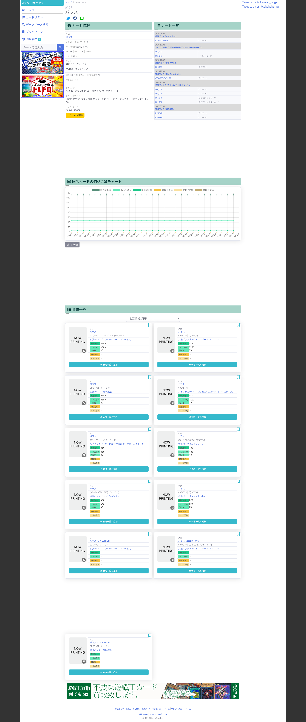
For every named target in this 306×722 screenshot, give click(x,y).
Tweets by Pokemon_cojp (259, 2)
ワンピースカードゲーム (181, 708)
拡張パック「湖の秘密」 (165, 109)
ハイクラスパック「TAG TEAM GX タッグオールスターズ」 (178, 47)
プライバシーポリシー (158, 714)
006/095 (158, 67)
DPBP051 (159, 113)
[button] (42, 9)
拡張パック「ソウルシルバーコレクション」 (173, 85)
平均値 (74, 244)
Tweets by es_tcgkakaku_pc (260, 6)
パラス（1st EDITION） (101, 540)
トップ (68, 2)
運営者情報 (143, 714)
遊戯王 (128, 708)
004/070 (158, 89)
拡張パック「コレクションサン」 (168, 74)
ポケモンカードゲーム (161, 708)
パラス (69, 36)
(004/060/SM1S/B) (163, 78)
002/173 (158, 51)
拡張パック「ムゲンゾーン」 (166, 36)
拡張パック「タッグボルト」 (166, 62)
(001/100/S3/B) (161, 40)
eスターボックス (33, 3)
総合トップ (119, 708)
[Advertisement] (42, 168)
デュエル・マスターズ (141, 708)
